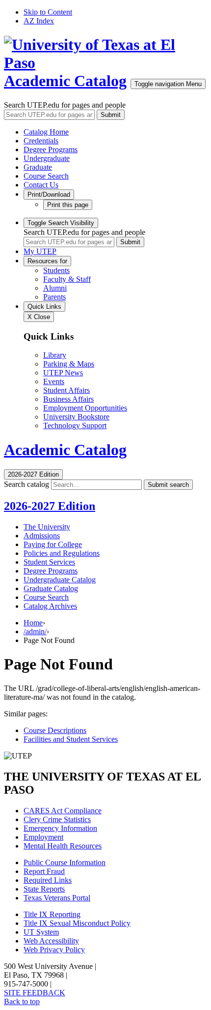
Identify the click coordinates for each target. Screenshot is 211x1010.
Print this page (67, 204)
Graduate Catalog (51, 588)
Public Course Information (65, 862)
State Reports (44, 889)
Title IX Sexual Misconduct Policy (77, 923)
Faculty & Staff (67, 279)
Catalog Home (46, 132)
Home (33, 623)
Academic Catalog (65, 81)
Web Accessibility (51, 941)
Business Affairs (68, 399)
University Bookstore (76, 417)
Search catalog (26, 484)
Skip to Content (48, 12)
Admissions (42, 535)
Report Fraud (44, 871)
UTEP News (63, 372)
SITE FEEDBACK (34, 992)
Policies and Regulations (62, 553)
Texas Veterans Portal (57, 898)
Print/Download (48, 194)
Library (54, 355)
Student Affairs (66, 390)
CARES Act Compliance (63, 810)
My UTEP (40, 251)
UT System (41, 932)
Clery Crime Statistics (57, 819)
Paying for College (53, 544)
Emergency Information (60, 828)
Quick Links (44, 306)
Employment (43, 837)
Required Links (48, 880)
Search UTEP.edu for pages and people (65, 105)
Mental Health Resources (63, 846)
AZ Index (39, 21)
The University (47, 527)
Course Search (46, 176)
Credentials (41, 141)
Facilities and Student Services (71, 739)
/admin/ (35, 631)
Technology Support (74, 425)
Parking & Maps (68, 364)
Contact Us (41, 185)
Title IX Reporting (52, 914)
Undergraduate (47, 158)
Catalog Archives (50, 606)
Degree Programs (51, 149)
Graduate (38, 167)
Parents (54, 297)
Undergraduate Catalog (60, 579)
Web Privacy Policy (54, 949)
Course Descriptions (55, 730)
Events (53, 381)
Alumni (55, 288)
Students (56, 270)
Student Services (49, 562)
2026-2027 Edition (49, 506)
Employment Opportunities (85, 408)
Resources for (47, 261)
